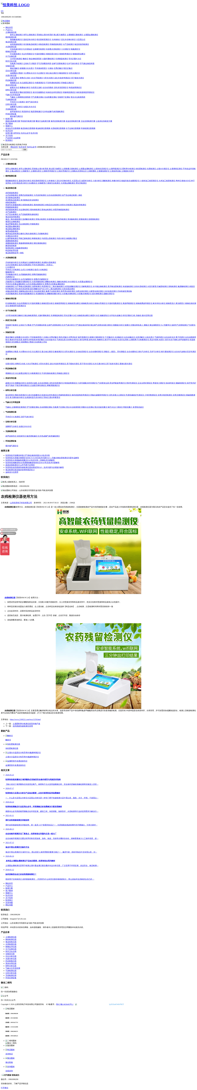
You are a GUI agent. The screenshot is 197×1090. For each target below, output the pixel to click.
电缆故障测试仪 (75, 87)
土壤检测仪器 (10, 32)
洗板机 (139, 315)
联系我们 (9, 140)
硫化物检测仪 (98, 294)
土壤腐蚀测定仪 (103, 171)
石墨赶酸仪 (58, 68)
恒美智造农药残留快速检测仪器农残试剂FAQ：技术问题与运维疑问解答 (34, 467)
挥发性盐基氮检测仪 (13, 205)
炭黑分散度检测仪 (165, 395)
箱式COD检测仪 (41, 270)
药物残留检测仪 (56, 44)
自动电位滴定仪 (72, 340)
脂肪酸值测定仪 (16, 39)
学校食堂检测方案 (28, 121)
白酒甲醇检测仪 (12, 238)
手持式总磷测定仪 (13, 279)
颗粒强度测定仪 (26, 92)
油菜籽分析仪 (87, 181)
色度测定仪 (46, 286)
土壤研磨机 (92, 171)
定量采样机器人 (137, 325)
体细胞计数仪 (71, 238)
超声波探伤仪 (15, 111)
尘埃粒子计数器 (29, 63)
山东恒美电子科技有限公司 (21, 503)
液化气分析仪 (144, 352)
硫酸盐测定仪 (109, 294)
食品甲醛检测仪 (12, 224)
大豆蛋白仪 (80, 39)
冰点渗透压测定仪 (27, 83)
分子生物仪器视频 (73, 128)
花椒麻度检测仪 (21, 248)
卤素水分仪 (14, 87)
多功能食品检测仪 (30, 44)
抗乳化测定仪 (74, 73)
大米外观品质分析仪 (19, 183)
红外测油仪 (27, 49)
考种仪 (178, 181)
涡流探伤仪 (26, 111)
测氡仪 (147, 325)
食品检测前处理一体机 (14, 253)
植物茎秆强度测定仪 (18, 306)
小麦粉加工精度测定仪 (149, 181)
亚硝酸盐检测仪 (29, 219)
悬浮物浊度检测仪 (115, 286)
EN (2, 11)
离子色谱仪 (180, 337)
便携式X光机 (25, 78)
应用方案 (9, 133)
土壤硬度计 (26, 171)
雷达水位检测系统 (78, 97)
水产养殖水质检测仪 (23, 286)
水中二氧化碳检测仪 (53, 289)
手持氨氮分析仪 (12, 274)
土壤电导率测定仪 (49, 171)
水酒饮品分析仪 (11, 236)
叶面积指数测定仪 (115, 303)
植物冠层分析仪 (52, 54)
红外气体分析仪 (73, 63)
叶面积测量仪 (40, 54)
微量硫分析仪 (118, 325)
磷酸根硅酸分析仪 (54, 294)
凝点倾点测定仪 (52, 73)
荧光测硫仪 (122, 352)
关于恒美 (9, 135)
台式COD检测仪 (27, 270)
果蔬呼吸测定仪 (129, 303)
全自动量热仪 (132, 352)
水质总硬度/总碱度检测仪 (157, 286)
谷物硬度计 (42, 183)
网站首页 (9, 27)
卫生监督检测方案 (88, 121)
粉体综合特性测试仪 (54, 92)
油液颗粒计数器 (16, 73)
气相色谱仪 (159, 337)
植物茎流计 (171, 303)
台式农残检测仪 (12, 195)
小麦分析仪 (97, 181)
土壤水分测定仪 (163, 169)
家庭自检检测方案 (12, 121)
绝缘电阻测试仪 (69, 92)
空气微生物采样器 (87, 63)
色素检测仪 (34, 224)
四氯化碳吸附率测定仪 (99, 395)
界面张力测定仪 (159, 383)
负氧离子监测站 (63, 97)
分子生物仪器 (10, 56)
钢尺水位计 (112, 407)
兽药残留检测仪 (12, 210)
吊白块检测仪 (24, 224)
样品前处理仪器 (11, 250)
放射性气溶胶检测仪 (179, 325)
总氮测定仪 (10, 282)
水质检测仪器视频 (58, 128)
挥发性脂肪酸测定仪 (27, 294)
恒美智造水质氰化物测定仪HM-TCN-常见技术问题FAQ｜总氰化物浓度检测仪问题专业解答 (42, 458)
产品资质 (9, 138)
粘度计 (162, 340)
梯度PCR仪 (95, 315)
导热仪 (46, 397)
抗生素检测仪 (24, 210)
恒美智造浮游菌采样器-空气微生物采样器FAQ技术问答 (27, 455)
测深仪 (120, 407)
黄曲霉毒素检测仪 (26, 243)
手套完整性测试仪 (22, 385)
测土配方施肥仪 (59, 35)
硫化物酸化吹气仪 (37, 289)
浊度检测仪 (36, 286)
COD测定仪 (66, 49)
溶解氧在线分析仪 (26, 291)
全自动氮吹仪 (129, 337)
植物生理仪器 (10, 51)
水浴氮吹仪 (119, 337)
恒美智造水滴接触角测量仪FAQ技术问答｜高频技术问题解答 (30, 460)
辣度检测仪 (10, 248)
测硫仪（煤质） (110, 352)
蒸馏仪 (92, 337)
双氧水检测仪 (41, 219)
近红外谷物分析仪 (68, 39)
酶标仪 (25, 59)
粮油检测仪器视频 (43, 128)
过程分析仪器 (10, 104)
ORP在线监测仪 (110, 291)
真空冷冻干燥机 (171, 340)
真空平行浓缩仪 (111, 340)
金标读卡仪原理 (11, 472)
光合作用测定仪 (27, 54)
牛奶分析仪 (61, 238)
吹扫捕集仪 (16, 342)
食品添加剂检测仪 (81, 44)
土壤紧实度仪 (36, 171)
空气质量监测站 (37, 97)
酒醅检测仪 (107, 181)
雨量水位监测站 (87, 407)
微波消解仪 (14, 68)
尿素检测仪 (83, 219)
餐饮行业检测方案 (43, 121)
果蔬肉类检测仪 (79, 205)
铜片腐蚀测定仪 (167, 352)
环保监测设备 (10, 114)
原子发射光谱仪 (112, 364)
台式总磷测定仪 (27, 279)
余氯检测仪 (10, 286)
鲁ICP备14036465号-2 (64, 1004)
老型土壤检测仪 (29, 35)
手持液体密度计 (41, 68)
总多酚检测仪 (42, 234)
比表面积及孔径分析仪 (34, 397)
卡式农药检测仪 (40, 195)
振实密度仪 (14, 92)
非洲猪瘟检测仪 (61, 59)
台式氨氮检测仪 (25, 274)
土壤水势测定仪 (63, 171)
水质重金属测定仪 (85, 282)
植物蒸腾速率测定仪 (144, 303)
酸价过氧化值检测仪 (29, 234)
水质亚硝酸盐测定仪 (72, 286)
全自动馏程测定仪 (96, 352)
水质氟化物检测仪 (69, 294)
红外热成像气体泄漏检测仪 (53, 111)
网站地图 (9, 905)
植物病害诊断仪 (79, 54)
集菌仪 (127, 325)
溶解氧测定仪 (87, 286)
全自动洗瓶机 (47, 87)
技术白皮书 (25, 133)
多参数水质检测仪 (53, 49)
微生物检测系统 (35, 59)
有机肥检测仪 (141, 169)
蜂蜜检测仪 (36, 238)
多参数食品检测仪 (13, 200)
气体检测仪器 (10, 99)
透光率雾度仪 (54, 397)
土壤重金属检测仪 (90, 35)
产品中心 (9, 30)
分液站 (50, 68)
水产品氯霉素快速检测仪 (29, 214)
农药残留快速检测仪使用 (23, 726)
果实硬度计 (180, 303)
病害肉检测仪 (28, 205)
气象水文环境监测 (12, 95)
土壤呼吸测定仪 (115, 169)
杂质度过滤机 (36, 87)
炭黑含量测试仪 (179, 395)
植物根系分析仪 (87, 303)
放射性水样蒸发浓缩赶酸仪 (34, 340)
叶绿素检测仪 (15, 54)
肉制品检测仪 (43, 44)
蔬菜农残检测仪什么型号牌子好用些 (20, 465)
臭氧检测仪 (173, 286)
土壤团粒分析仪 (127, 171)
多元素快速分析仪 (17, 397)
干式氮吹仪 (109, 337)
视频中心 (9, 126)
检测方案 (9, 119)
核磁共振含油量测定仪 (130, 181)
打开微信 (4, 1088)
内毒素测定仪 (40, 83)
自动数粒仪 (33, 183)
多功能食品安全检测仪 (30, 200)
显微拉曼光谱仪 (125, 364)
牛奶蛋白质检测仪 (49, 238)
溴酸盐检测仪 (62, 282)
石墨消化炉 (73, 337)
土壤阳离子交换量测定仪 (139, 340)
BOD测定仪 (73, 282)
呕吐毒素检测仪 (40, 243)
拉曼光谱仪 (14, 78)
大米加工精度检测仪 (167, 181)
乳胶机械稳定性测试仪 (135, 395)
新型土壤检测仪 (16, 35)
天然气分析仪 (155, 352)
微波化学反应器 (16, 340)
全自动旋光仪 (51, 340)
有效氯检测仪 (128, 286)
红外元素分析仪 (99, 364)
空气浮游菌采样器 (43, 63)
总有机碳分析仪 (16, 49)
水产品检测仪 (68, 44)
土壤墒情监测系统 (23, 97)
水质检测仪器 (10, 47)
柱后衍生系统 (123, 340)
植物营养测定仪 (65, 54)
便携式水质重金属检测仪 (55, 284)
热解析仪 (100, 340)
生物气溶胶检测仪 (59, 63)
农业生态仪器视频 (12, 128)
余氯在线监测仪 (12, 291)
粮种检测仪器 (10, 37)
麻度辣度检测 (10, 246)
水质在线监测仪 (68, 289)
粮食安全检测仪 (54, 183)
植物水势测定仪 (101, 303)
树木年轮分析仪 (159, 303)
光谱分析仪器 (10, 75)
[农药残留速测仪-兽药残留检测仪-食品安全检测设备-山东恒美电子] (15, 5)
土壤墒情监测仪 (176, 169)
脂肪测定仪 (100, 337)
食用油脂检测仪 (11, 231)
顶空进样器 (84, 340)
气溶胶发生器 (103, 383)
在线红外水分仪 (29, 107)
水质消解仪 (140, 337)
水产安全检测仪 (12, 214)
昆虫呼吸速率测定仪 (117, 383)
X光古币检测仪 (37, 78)
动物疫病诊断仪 (83, 315)
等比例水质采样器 (22, 289)
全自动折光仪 (170, 337)
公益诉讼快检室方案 (104, 121)
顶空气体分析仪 (31, 102)
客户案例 (9, 123)
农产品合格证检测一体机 (72, 195)
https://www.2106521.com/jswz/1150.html (25, 719)
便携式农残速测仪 (26, 195)
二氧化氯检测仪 (57, 286)
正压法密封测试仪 (145, 383)
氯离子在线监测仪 (53, 291)
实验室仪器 (10, 66)
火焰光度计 (150, 337)
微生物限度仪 (155, 325)
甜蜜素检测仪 (93, 219)
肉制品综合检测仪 (52, 205)
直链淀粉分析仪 (29, 39)
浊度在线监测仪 (82, 291)
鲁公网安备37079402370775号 (96, 1004)
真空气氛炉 (10, 385)
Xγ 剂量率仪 (166, 325)
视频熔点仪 (14, 83)
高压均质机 (154, 340)
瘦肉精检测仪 (39, 205)
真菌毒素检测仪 (11, 241)
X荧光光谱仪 (48, 78)
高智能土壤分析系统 (44, 35)
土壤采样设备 (115, 171)
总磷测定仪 (10, 277)
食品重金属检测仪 (12, 226)
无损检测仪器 (10, 109)
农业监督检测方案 (73, 121)
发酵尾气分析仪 (16, 107)
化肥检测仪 (151, 169)
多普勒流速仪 (138, 407)
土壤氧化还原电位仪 (78, 171)
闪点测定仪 (41, 73)
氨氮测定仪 (75, 49)
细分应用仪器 (147, 315)
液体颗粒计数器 (27, 342)
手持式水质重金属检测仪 (15, 284)
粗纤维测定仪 (83, 337)
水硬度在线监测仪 (96, 291)
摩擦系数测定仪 (53, 385)
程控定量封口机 (129, 315)
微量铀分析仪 (25, 87)
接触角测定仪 (181, 383)
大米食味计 (56, 39)
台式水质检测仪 (12, 265)
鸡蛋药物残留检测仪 (61, 210)
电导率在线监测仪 (68, 291)
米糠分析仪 (116, 181)
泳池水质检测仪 (140, 286)
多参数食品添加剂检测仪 (57, 219)
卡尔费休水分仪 (29, 73)
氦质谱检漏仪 (36, 111)
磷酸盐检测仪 (51, 282)
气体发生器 (61, 340)
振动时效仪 (171, 383)
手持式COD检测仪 (13, 270)
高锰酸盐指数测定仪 (23, 282)
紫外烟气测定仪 (16, 116)
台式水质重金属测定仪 (35, 284)
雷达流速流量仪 (101, 407)
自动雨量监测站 (50, 97)
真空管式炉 (191, 383)
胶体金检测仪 (47, 210)
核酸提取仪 (104, 315)
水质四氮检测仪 (38, 282)
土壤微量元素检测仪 (75, 35)
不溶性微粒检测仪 (53, 83)
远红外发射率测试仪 (62, 78)
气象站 (13, 97)
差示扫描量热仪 (39, 92)
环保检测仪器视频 (88, 128)
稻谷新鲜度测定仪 (43, 39)
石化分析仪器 (10, 71)
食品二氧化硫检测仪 (13, 219)
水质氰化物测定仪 (84, 294)
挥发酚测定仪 (41, 294)
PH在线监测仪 (40, 291)
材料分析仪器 (10, 90)
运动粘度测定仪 (82, 352)
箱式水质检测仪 (25, 265)
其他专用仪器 (10, 85)
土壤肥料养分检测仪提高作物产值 (26, 724)
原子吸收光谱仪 (77, 78)
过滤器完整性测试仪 (38, 385)
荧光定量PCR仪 (75, 59)
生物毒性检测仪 (39, 49)
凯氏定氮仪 (68, 68)
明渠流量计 (128, 407)
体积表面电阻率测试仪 (85, 92)
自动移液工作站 (40, 342)
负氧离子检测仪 (16, 63)
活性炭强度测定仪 (61, 87)
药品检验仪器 (10, 80)
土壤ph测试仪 (15, 171)
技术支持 (9, 131)
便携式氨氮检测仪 (39, 274)
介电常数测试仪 (151, 395)
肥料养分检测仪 (128, 169)
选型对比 (17, 133)
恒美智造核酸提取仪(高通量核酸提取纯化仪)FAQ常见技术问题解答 (32, 463)
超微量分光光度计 (27, 68)
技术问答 (34, 133)
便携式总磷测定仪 (41, 279)
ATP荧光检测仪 (16, 59)
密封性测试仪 (132, 383)
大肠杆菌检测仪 (48, 59)
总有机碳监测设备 (124, 291)
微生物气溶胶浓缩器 (98, 325)
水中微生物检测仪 (100, 286)
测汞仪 (110, 325)
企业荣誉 (17, 138)
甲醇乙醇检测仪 (25, 238)
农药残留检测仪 (16, 44)
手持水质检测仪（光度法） (43, 265)
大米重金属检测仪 (68, 183)
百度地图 (9, 903)
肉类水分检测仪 (66, 205)
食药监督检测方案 (58, 121)
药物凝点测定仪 (67, 83)
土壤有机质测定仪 (101, 169)
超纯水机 (93, 340)
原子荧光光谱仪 (86, 364)
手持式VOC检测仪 (17, 102)
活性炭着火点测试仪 (117, 395)
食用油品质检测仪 (13, 234)
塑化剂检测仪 (81, 183)
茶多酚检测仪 (73, 219)
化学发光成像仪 (116, 315)
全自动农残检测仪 (54, 195)
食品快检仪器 (10, 42)
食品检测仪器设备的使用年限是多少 (20, 470)
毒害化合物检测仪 (12, 222)
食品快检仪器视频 (28, 128)
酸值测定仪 (63, 73)
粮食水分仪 (186, 181)
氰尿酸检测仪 (183, 286)
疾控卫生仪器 (10, 61)
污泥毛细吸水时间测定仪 (88, 383)
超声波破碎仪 (184, 340)
